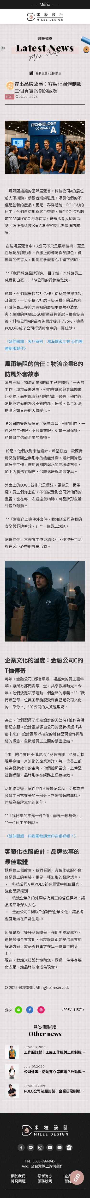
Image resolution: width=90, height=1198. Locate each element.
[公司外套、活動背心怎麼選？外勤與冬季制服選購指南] (12, 1071)
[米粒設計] (32, 73)
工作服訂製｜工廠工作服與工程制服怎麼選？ (54, 1052)
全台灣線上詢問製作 (47, 1165)
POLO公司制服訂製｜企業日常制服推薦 (54, 1090)
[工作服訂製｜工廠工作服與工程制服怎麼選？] (12, 1052)
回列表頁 (55, 73)
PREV (68, 1009)
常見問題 (18, 1180)
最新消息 (45, 1175)
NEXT (78, 1009)
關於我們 (18, 1175)
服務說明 (45, 1180)
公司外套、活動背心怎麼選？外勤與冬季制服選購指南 (54, 1071)
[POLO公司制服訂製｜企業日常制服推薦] (12, 1091)
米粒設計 (45, 17)
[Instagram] (40, 1147)
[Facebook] (21, 1147)
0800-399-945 (44, 1160)
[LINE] (30, 1147)
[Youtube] (50, 1147)
